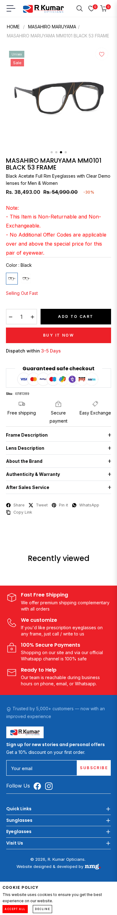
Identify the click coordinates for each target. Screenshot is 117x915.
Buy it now (58, 335)
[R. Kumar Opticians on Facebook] (39, 786)
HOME (13, 26)
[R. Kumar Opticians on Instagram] (50, 786)
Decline (42, 909)
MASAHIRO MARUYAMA (52, 26)
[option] (58, 97)
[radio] (12, 279)
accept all (15, 909)
